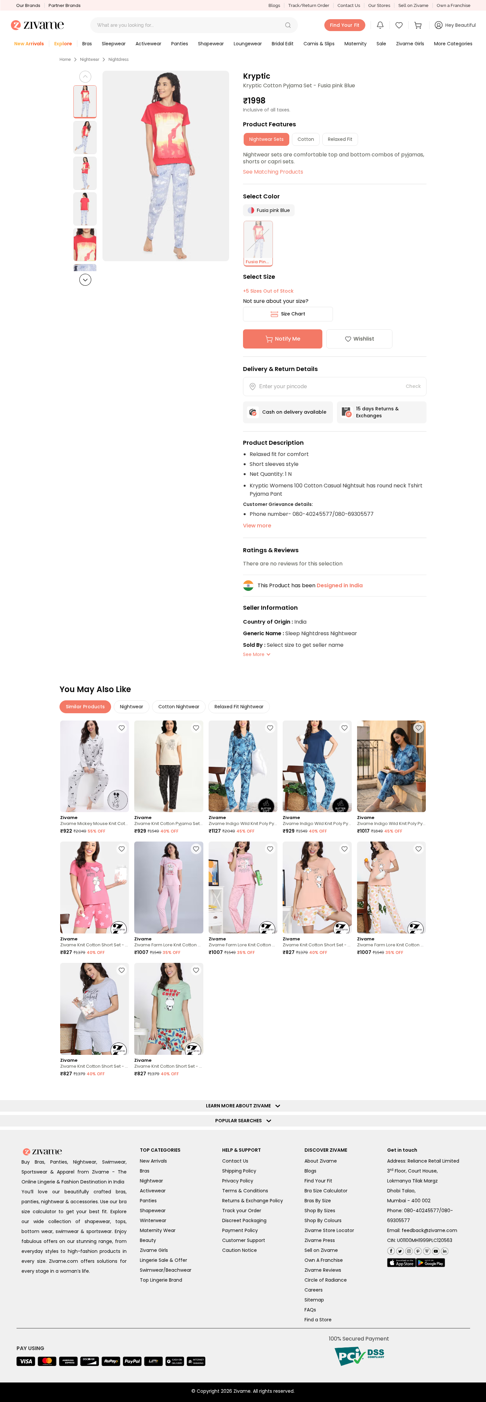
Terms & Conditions (245, 1190)
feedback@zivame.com (429, 1230)
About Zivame (320, 1161)
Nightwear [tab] (131, 706)
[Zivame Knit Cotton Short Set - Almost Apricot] (317, 887)
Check (413, 386)
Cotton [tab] (306, 139)
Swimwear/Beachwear (165, 1270)
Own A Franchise (323, 1260)
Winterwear (153, 1220)
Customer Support (243, 1240)
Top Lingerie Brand (161, 1280)
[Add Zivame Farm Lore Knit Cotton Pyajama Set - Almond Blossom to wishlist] (270, 849)
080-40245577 (421, 1210)
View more (257, 525)
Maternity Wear (158, 1230)
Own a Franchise (453, 5)
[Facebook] (391, 1250)
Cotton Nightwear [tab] (178, 706)
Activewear (153, 1190)
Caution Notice (239, 1250)
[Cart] (419, 25)
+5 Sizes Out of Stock (268, 291)
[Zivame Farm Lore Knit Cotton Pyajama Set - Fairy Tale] (168, 887)
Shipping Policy (239, 1171)
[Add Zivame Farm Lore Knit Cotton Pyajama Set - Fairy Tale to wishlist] (196, 849)
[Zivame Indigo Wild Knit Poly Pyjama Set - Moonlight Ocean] (243, 766)
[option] (85, 101)
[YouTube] (434, 1249)
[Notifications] (380, 25)
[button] (288, 25)
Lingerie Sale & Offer (163, 1260)
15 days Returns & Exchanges (377, 412)
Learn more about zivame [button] (240, 1105)
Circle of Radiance (325, 1280)
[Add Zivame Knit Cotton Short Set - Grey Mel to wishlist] (121, 970)
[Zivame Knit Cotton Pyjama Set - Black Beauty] (168, 766)
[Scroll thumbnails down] (85, 280)
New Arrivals (153, 1161)
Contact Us (349, 5)
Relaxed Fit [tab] (340, 139)
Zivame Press (319, 1240)
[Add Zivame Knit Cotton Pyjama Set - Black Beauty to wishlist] (196, 727)
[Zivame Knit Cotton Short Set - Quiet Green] (168, 1009)
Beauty (148, 1240)
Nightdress (118, 59)
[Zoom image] (165, 166)
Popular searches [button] (240, 1120)
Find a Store (318, 1319)
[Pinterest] (417, 1249)
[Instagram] (408, 1249)
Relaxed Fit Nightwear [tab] (239, 706)
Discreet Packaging (244, 1220)
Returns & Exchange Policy (252, 1200)
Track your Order (241, 1210)
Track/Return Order (308, 5)
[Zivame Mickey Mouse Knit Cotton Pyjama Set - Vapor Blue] (94, 766)
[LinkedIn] (443, 1249)
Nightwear (89, 59)
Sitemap (314, 1300)
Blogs (274, 5)
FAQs (310, 1309)
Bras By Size (317, 1200)
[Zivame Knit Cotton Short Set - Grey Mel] (94, 1009)
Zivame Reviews (322, 1270)
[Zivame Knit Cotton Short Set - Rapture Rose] (94, 887)
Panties (148, 1200)
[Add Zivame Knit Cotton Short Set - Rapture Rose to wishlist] (121, 849)
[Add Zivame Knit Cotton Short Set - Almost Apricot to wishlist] (344, 849)
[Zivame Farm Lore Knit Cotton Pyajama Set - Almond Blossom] (243, 887)
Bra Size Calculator (325, 1190)
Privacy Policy (237, 1180)
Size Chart (293, 313)
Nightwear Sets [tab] (266, 139)
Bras (144, 1171)
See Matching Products (273, 172)
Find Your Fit (318, 1180)
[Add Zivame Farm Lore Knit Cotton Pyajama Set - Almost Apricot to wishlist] (418, 849)
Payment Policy (240, 1230)
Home (65, 59)
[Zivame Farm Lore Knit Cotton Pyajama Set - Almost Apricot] (391, 887)
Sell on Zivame (413, 5)
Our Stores (379, 5)
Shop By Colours (323, 1220)
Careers (313, 1290)
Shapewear (153, 1210)
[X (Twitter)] (399, 1249)
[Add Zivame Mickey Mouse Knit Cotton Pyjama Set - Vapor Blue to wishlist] (121, 727)
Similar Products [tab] (85, 706)
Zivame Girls (154, 1250)
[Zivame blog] (426, 1249)
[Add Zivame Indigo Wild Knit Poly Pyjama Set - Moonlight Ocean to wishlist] (270, 727)
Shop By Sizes (319, 1210)
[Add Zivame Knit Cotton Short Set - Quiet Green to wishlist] (196, 970)
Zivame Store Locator (329, 1230)
